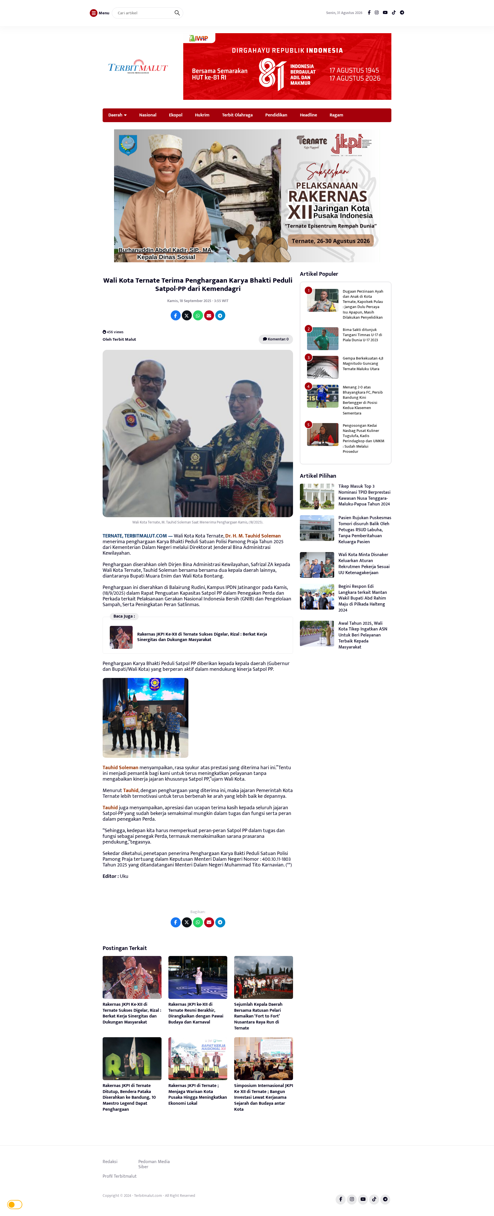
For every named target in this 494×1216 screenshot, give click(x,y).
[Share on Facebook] (176, 315)
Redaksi (110, 1161)
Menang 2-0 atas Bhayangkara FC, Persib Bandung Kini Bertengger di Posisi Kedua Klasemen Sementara (363, 400)
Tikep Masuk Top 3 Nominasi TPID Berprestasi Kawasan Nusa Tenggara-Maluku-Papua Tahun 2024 (364, 495)
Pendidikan (276, 115)
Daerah (115, 115)
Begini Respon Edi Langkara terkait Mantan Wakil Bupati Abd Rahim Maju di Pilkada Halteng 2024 (362, 598)
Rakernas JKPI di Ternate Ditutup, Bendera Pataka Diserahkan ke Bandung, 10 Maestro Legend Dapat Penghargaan (129, 1097)
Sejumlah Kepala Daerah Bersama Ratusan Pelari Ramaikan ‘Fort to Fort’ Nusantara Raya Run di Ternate (258, 1016)
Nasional (147, 115)
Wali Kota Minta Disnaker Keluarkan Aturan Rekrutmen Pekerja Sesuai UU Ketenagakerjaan (364, 563)
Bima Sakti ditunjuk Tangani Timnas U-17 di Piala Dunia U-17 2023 (362, 334)
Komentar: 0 (278, 339)
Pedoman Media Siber (154, 1164)
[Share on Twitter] (187, 315)
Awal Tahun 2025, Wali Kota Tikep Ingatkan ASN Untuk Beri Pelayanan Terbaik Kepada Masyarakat (362, 635)
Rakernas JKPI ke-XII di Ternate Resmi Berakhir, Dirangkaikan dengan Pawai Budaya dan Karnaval (195, 1013)
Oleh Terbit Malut (119, 339)
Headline (308, 115)
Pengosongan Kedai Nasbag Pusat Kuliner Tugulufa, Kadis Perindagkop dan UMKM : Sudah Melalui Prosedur (363, 438)
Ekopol (175, 115)
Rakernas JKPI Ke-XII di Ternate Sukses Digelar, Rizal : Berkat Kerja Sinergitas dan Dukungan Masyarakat (202, 636)
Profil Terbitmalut (120, 1176)
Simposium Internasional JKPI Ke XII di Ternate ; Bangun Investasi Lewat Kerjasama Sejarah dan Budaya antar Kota (263, 1097)
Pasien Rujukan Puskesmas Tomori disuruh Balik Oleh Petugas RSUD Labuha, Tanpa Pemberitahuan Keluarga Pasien (364, 529)
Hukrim (202, 115)
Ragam (336, 115)
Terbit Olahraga (237, 115)
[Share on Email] (209, 315)
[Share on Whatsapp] (198, 315)
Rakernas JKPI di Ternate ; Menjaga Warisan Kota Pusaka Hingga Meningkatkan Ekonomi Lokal (197, 1094)
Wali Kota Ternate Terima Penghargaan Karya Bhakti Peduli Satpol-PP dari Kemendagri (197, 285)
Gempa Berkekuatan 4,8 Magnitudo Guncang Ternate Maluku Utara (363, 363)
